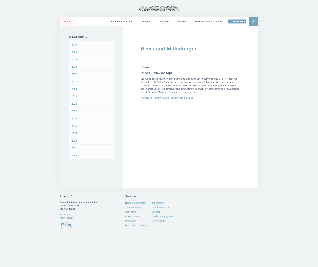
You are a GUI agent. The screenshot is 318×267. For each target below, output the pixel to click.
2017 (74, 111)
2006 (74, 155)
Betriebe (164, 21)
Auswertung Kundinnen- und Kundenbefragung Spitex (167, 98)
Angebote (146, 21)
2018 (74, 103)
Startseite (98, 21)
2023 (74, 66)
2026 (74, 44)
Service (182, 21)
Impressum (130, 221)
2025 (74, 52)
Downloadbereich (160, 207)
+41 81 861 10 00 (68, 214)
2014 (74, 133)
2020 (74, 89)
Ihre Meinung (158, 203)
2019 (74, 96)
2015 (74, 126)
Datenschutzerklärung (136, 225)
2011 (74, 148)
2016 (74, 118)
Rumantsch (239, 21)
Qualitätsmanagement (162, 216)
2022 (74, 74)
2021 (74, 81)
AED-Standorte (132, 216)
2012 (74, 140)
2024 (74, 59)
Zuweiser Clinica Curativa (208, 21)
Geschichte (130, 212)
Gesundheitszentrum (121, 21)
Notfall (67, 21)
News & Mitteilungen (135, 203)
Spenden (156, 212)
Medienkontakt (159, 221)
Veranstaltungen (133, 207)
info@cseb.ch (66, 218)
